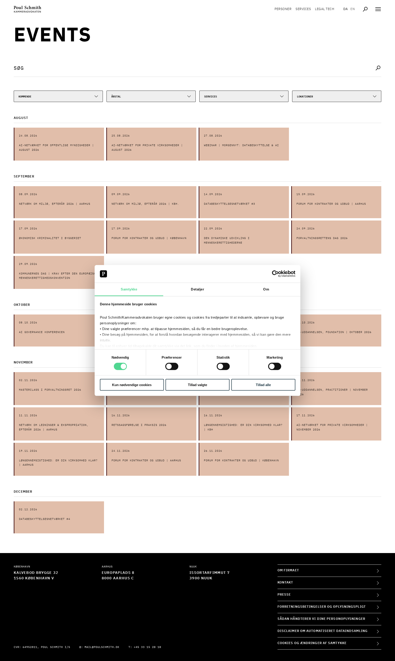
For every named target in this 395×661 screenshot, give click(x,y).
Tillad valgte (197, 385)
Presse (284, 594)
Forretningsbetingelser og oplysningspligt (322, 606)
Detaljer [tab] (197, 289)
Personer (283, 9)
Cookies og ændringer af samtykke (312, 643)
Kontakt (285, 582)
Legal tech (324, 9)
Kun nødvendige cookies (132, 385)
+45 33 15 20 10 (147, 647)
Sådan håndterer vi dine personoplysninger (321, 619)
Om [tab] (266, 289)
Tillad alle (263, 385)
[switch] (171, 366)
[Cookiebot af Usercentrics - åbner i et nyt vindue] (275, 273)
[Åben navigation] (378, 9)
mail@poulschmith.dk (102, 647)
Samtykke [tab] (129, 289)
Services (303, 9)
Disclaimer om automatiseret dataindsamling (323, 631)
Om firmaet (288, 570)
